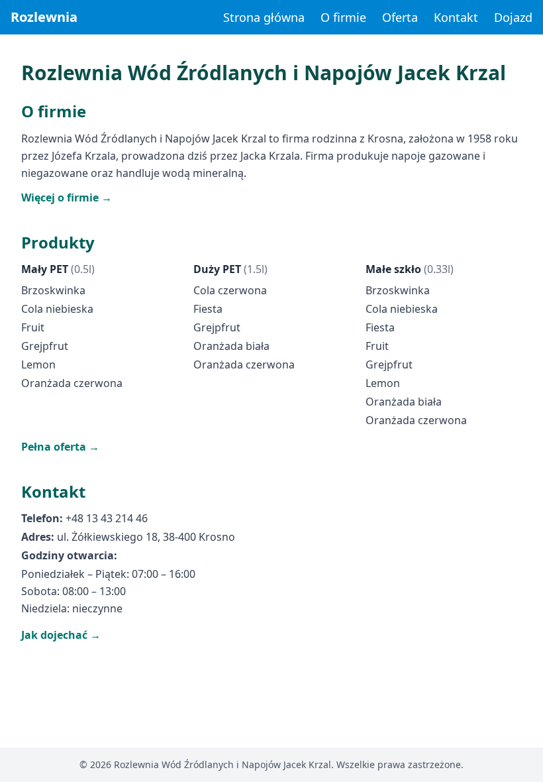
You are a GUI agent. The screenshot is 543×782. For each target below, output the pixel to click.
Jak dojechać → (61, 635)
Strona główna (264, 17)
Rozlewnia (44, 17)
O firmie (343, 17)
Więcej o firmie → (66, 197)
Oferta (400, 17)
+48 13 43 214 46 (107, 518)
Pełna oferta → (60, 446)
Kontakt (456, 17)
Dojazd (513, 17)
